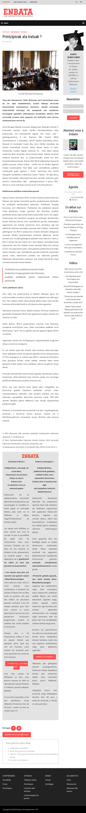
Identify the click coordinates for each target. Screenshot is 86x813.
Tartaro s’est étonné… (19, 760)
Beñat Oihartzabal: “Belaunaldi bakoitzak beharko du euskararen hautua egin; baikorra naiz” (73, 312)
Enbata (19, 809)
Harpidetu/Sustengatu (45, 657)
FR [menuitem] (81, 2)
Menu (6, 23)
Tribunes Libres (30, 780)
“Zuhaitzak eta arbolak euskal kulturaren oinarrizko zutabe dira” (73, 299)
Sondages (49, 784)
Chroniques (15, 32)
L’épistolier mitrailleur (19, 748)
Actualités (6, 780)
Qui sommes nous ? (20, 2)
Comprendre (8, 775)
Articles (5, 32)
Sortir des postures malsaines (22, 751)
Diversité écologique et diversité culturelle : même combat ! (73, 289)
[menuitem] (77, 2)
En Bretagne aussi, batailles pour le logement (73, 237)
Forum (48, 780)
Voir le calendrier (76, 197)
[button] (73, 200)
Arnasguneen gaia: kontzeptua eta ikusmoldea (73, 279)
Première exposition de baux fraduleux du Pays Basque (73, 227)
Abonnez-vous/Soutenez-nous (17, 735)
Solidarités (33, 2)
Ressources (71, 784)
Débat (48, 775)
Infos (69, 780)
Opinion (24, 32)
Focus (4, 784)
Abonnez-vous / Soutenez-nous (18, 665)
